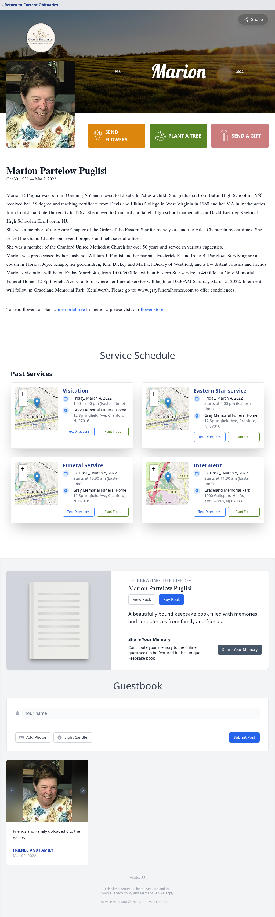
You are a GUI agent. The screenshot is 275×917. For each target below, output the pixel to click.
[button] (37, 402)
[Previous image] (12, 791)
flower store (152, 309)
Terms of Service (152, 893)
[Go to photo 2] (43, 818)
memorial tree (71, 309)
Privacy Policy (122, 893)
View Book (142, 599)
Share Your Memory (240, 649)
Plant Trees (112, 431)
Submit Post (244, 737)
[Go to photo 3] (46, 818)
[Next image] (83, 791)
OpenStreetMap (143, 902)
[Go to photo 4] (49, 818)
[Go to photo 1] (39, 818)
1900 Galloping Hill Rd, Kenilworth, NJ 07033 (224, 498)
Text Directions (78, 431)
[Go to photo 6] (56, 818)
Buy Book (171, 599)
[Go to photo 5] (52, 818)
